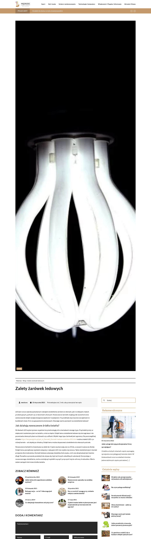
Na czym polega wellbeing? (121, 487)
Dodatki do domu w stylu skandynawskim (47, 11)
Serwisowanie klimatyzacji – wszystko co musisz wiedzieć (121, 496)
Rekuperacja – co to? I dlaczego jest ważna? (38, 492)
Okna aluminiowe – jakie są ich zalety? (121, 506)
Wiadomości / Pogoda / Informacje (109, 4)
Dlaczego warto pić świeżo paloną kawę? (120, 515)
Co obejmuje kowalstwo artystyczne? (39, 502)
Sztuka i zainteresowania (67, 4)
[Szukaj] (104, 400)
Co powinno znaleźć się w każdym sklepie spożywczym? (122, 534)
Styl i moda (52, 4)
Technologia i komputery (86, 4)
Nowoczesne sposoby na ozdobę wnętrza (80, 481)
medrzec (24, 402)
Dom (19, 368)
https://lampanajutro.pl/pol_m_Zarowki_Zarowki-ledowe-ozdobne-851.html (49, 439)
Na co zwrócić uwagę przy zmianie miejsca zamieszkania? (81, 492)
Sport (43, 4)
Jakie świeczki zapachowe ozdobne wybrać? (38, 481)
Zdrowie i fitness (130, 4)
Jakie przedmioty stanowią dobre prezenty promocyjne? (121, 524)
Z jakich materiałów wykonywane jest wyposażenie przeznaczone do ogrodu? (82, 504)
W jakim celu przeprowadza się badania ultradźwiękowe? (121, 478)
